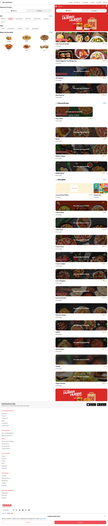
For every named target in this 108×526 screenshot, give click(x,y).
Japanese (4, 466)
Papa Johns (5, 493)
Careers (4, 416)
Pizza (3, 463)
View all (4, 468)
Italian (3, 461)
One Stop (4, 495)
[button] (102, 6)
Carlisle (4, 476)
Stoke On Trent (6, 478)
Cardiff (4, 483)
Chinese (4, 458)
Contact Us (5, 418)
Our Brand (5, 423)
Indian (3, 456)
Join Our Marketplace (8, 433)
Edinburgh (5, 480)
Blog (3, 420)
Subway (4, 498)
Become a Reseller (7, 435)
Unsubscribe (5, 425)
